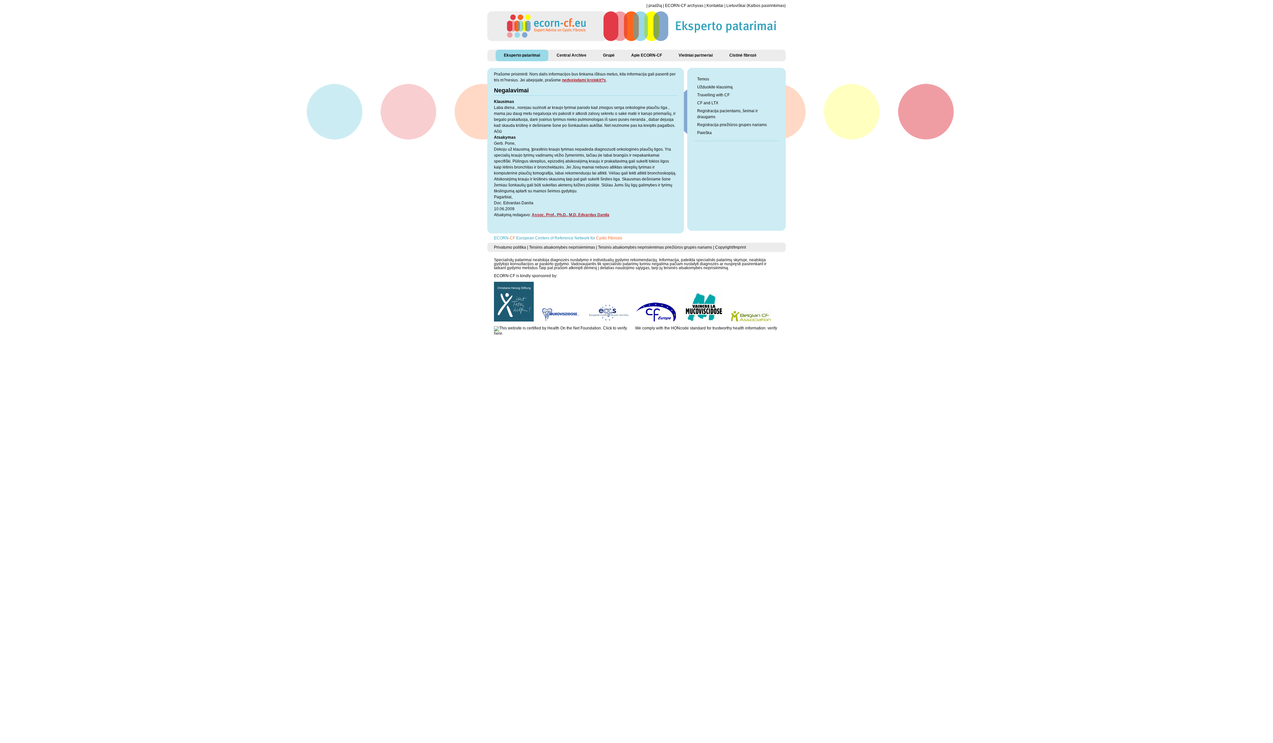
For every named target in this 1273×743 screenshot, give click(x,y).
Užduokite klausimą (715, 87)
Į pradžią (654, 5)
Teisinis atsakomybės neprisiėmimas (562, 247)
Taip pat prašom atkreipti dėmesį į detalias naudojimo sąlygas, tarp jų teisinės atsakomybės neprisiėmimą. (634, 268)
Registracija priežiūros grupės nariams (732, 125)
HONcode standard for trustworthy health (707, 328)
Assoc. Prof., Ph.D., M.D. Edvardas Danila (570, 215)
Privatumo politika (510, 247)
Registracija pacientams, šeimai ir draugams (727, 114)
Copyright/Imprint (730, 247)
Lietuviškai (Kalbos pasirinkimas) (756, 5)
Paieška (704, 132)
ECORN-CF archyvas (684, 5)
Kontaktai (714, 5)
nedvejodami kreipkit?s (584, 80)
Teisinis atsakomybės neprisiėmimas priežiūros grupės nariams (655, 247)
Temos (703, 79)
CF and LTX (707, 103)
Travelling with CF (713, 95)
